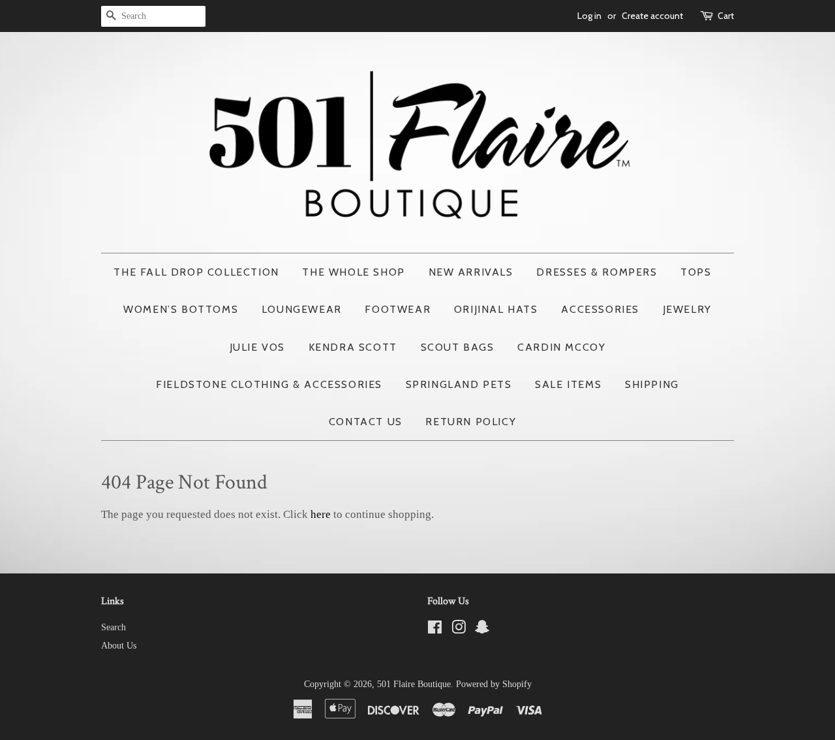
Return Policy (470, 421)
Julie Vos (257, 347)
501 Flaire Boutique (414, 684)
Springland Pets (459, 384)
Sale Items (568, 384)
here (321, 514)
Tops (695, 272)
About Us (118, 645)
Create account (652, 16)
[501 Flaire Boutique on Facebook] (434, 629)
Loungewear (302, 309)
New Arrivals (471, 272)
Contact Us (365, 421)
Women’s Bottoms (180, 309)
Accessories (600, 309)
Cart (726, 16)
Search (113, 627)
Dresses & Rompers (596, 272)
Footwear (398, 309)
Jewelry (687, 309)
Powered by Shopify (494, 684)
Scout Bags (457, 347)
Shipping (652, 384)
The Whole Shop (353, 272)
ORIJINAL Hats (496, 309)
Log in (589, 16)
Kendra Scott (353, 347)
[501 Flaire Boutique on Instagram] (458, 629)
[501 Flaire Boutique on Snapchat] (482, 629)
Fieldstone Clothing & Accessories (269, 384)
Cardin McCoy (561, 347)
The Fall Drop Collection (196, 272)
